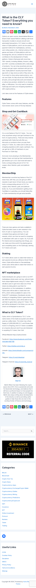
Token (4, 522)
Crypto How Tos (7, 479)
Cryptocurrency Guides (9, 491)
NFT (3, 510)
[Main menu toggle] (32, 4)
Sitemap (4, 571)
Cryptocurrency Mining (9, 494)
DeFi (3, 504)
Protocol (5, 516)
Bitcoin (4, 473)
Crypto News (6, 482)
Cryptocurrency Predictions (11, 497)
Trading (4, 526)
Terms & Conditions (8, 568)
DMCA (4, 562)
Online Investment (8, 513)
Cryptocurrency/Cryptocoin (11, 501)
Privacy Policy (6, 565)
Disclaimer (5, 558)
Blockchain (5, 476)
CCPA (4, 552)
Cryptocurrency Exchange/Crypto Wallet (15, 488)
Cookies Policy (7, 555)
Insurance (5, 507)
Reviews (4, 519)
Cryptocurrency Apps (9, 485)
